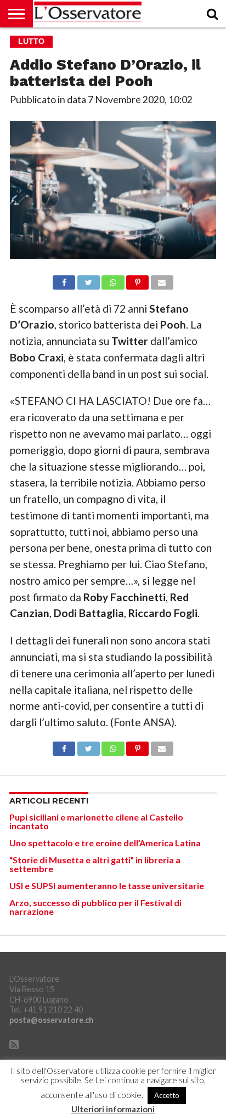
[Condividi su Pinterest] (137, 279)
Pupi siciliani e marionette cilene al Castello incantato (96, 821)
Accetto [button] (166, 1095)
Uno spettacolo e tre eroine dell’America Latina (105, 843)
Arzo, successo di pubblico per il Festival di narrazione (95, 907)
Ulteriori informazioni (113, 1109)
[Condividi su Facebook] (64, 279)
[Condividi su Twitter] (88, 279)
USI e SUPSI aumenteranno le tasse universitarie (106, 885)
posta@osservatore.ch (51, 1020)
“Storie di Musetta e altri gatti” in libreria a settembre (94, 864)
